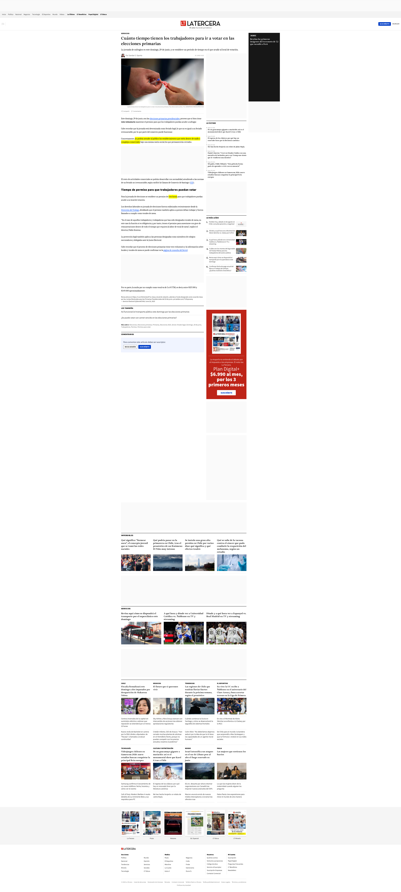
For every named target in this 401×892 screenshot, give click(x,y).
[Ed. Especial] (194, 835)
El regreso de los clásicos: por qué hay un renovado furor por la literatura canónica (223, 139)
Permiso (134, 327)
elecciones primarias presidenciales (165, 118)
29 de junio (197, 325)
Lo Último (71, 14)
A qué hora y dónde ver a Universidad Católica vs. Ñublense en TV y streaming (222, 242)
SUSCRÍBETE (226, 392)
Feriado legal (181, 325)
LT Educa (103, 14)
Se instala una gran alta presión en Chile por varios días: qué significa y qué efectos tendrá (199, 544)
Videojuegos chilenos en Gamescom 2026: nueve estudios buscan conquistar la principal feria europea (226, 175)
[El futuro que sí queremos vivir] (168, 706)
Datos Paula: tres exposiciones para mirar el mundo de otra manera (230, 795)
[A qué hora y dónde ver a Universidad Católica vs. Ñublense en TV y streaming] (241, 242)
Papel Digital (93, 14)
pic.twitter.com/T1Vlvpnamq (183, 299)
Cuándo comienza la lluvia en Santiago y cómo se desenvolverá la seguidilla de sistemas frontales (199, 721)
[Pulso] (151, 835)
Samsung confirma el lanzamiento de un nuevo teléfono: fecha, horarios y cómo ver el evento (135, 786)
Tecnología (36, 14)
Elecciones (133, 325)
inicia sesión (130, 347)
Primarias (156, 325)
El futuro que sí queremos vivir (165, 688)
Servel (174, 325)
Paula (219, 748)
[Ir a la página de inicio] (200, 24)
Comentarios (137, 111)
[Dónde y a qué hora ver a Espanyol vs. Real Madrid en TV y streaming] (226, 633)
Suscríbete (145, 347)
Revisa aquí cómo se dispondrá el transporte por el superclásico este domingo (221, 260)
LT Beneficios (81, 14)
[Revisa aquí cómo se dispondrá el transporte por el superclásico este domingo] (241, 260)
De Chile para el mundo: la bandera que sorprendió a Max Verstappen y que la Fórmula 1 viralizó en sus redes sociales (231, 735)
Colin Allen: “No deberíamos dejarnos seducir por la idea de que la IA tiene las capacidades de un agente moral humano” (199, 735)
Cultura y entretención (163, 748)
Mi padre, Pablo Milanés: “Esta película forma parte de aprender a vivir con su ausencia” (225, 165)
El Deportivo (46, 14)
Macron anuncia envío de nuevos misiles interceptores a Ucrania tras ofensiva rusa (198, 796)
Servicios (125, 33)
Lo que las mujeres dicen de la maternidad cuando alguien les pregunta (229, 786)
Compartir (126, 111)
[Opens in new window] (173, 835)
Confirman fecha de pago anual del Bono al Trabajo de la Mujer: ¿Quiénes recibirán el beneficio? (221, 268)
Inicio (4, 14)
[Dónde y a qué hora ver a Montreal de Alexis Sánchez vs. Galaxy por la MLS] (241, 233)
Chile (123, 683)
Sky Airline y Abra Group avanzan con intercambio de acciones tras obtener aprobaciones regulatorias (167, 721)
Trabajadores (125, 327)
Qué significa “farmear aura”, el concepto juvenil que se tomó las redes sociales (134, 544)
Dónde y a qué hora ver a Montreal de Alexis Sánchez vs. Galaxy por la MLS (222, 232)
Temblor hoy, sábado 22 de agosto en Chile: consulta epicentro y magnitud (222, 223)
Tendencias (190, 683)
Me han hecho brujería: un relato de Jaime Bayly (226, 147)
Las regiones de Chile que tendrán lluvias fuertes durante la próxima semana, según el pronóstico (198, 691)
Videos (62, 14)
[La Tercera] (130, 835)
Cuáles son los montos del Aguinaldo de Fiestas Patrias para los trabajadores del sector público (222, 251)
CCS (191, 182)
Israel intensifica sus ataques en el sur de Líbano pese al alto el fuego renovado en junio (199, 756)
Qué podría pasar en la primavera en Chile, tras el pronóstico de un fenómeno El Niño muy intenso (167, 544)
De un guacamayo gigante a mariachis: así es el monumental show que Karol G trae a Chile (226, 131)
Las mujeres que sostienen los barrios (231, 753)
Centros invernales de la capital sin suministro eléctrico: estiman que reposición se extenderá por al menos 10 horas (135, 722)
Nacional (18, 14)
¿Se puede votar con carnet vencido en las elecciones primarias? (149, 317)
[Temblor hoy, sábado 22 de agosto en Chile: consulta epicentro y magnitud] (241, 224)
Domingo (189, 325)
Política (10, 14)
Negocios (27, 14)
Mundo (55, 14)
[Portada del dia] (226, 353)
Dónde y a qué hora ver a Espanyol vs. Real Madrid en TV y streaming (226, 615)
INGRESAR (395, 24)
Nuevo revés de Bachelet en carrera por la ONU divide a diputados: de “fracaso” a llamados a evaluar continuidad (135, 735)
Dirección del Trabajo (130, 210)
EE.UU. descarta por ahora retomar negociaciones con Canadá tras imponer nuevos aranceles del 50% (199, 786)
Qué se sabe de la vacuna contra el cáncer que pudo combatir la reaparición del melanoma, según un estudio (231, 546)
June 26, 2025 (150, 301)
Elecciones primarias (145, 325)
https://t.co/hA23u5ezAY (141, 297)
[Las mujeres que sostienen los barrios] (231, 771)
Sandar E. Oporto (135, 55)
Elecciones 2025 (165, 325)
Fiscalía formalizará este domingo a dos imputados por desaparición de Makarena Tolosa (135, 691)
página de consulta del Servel (175, 250)
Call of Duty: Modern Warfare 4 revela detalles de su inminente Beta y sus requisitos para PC (135, 796)
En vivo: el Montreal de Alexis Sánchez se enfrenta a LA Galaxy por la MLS (231, 721)
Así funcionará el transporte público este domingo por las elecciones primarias (155, 311)
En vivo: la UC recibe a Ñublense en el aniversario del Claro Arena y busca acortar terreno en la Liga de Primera (231, 691)
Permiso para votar (144, 327)
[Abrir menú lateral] (4, 24)
